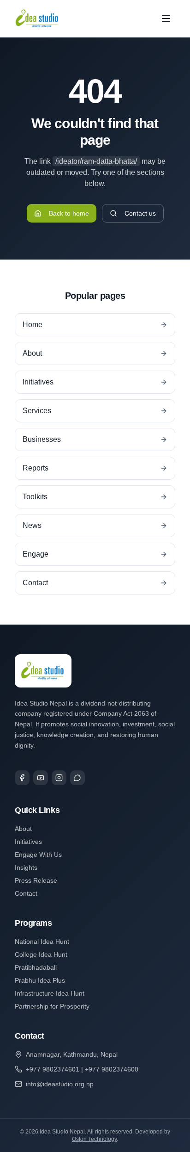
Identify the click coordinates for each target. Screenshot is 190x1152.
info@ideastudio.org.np (60, 1084)
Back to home (69, 213)
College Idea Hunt (41, 954)
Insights (26, 867)
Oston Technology (94, 1139)
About (23, 828)
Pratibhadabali (36, 967)
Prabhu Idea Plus (40, 980)
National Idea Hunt (42, 941)
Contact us (140, 213)
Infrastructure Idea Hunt (49, 993)
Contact (26, 893)
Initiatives (28, 841)
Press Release (36, 880)
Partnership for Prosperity (52, 1006)
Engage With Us (38, 854)
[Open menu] (166, 18)
